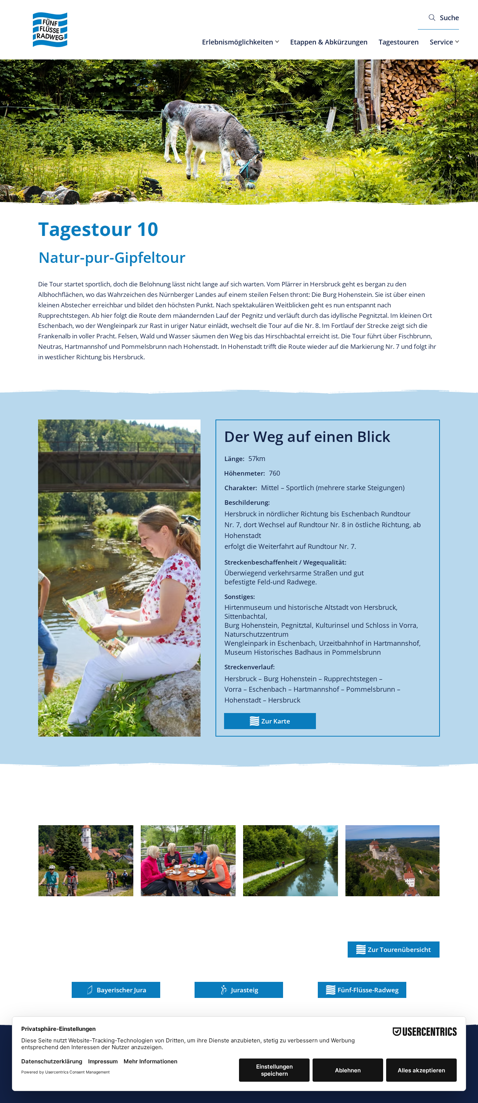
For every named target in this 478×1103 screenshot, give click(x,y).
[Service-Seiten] (457, 41)
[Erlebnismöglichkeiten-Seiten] (277, 41)
